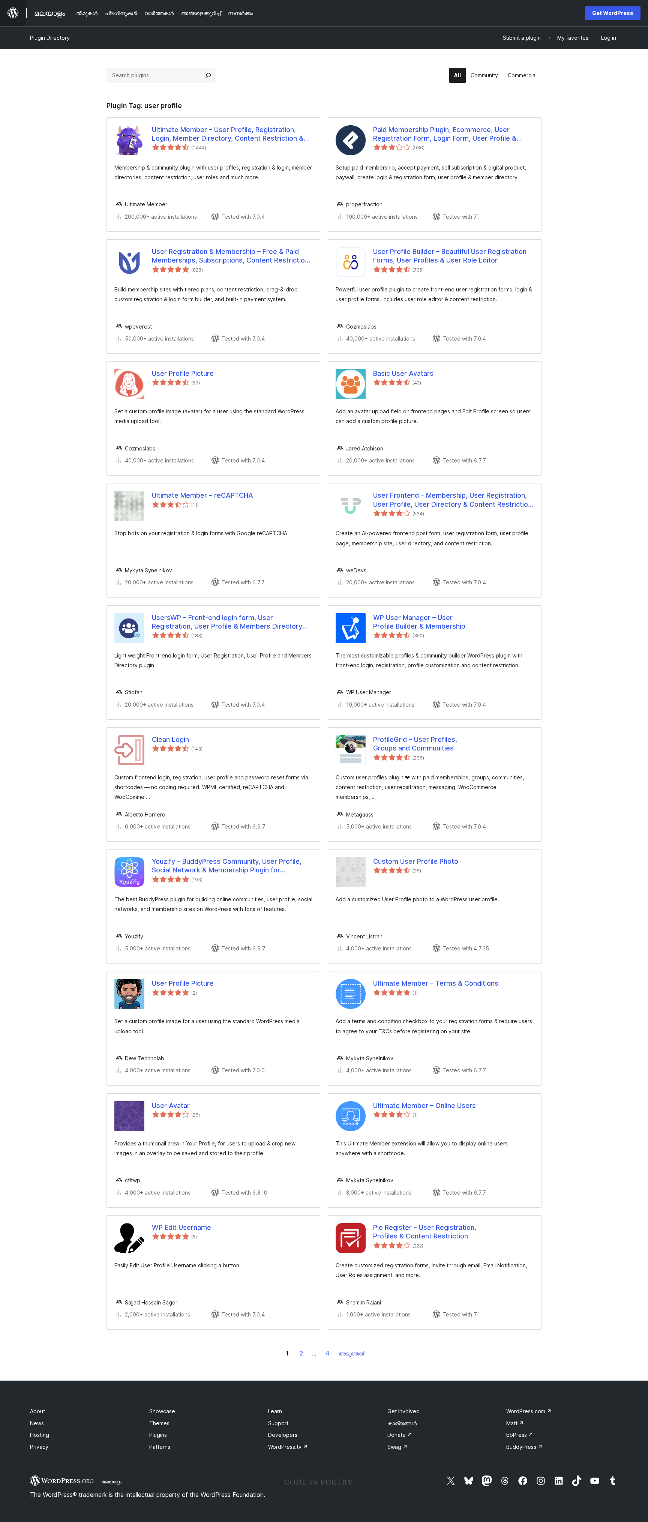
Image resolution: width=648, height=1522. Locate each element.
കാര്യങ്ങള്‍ (402, 1423)
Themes (159, 1423)
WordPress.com (529, 1411)
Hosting (39, 1435)
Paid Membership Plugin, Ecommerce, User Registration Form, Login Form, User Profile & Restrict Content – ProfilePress (444, 134)
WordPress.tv (288, 1447)
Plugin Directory (50, 38)
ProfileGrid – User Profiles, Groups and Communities (415, 743)
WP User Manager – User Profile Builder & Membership (419, 622)
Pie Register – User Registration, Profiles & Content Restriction (424, 1231)
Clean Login (170, 739)
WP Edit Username (181, 1227)
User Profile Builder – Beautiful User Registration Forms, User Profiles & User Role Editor (449, 256)
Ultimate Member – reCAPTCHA (202, 495)
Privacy (39, 1447)
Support (278, 1423)
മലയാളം (112, 1481)
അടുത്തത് (351, 1353)
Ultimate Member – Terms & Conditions (435, 983)
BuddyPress (524, 1447)
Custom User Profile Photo (415, 861)
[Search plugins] (208, 75)
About (37, 1411)
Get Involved (403, 1411)
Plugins (158, 1435)
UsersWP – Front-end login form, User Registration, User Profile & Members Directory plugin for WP (227, 622)
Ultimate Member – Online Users (424, 1105)
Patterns (159, 1447)
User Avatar (171, 1105)
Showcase (162, 1411)
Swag (397, 1447)
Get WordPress (612, 13)
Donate (399, 1435)
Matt (515, 1423)
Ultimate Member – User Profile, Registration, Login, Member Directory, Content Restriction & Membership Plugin (227, 134)
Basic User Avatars (403, 373)
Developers (282, 1435)
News (37, 1423)
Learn (275, 1411)
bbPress (519, 1435)
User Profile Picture (183, 373)
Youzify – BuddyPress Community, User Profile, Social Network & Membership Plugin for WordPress (227, 866)
